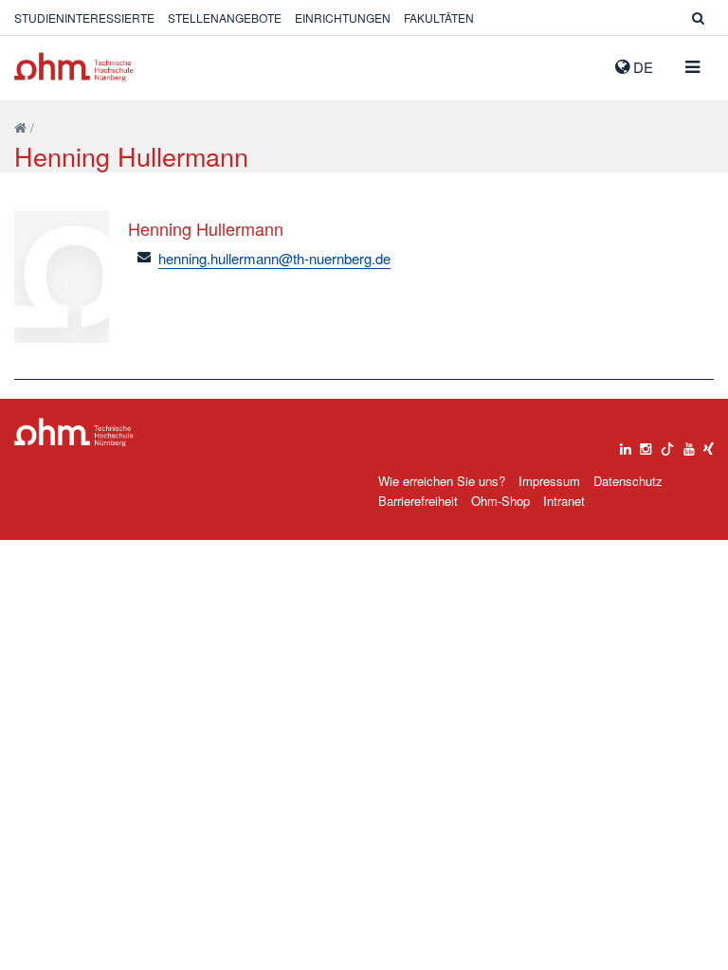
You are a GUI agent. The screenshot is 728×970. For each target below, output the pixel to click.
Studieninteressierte (84, 17)
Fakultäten (439, 17)
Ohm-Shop (500, 501)
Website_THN (74, 66)
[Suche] (698, 17)
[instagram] (645, 444)
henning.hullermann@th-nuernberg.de (274, 258)
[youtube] (689, 444)
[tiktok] (667, 444)
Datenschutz (628, 481)
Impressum (549, 481)
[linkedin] (625, 444)
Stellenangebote (225, 17)
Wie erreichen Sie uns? (441, 481)
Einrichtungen (343, 17)
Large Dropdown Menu (74, 432)
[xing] (708, 444)
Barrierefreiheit (418, 501)
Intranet (564, 501)
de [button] (641, 67)
